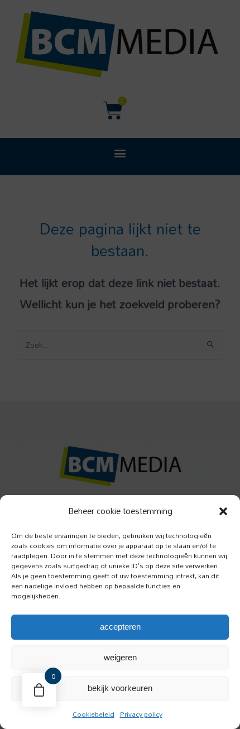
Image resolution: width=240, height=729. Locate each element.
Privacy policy (141, 714)
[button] (223, 511)
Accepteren (120, 626)
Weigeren (120, 657)
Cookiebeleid (93, 714)
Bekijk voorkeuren (120, 688)
